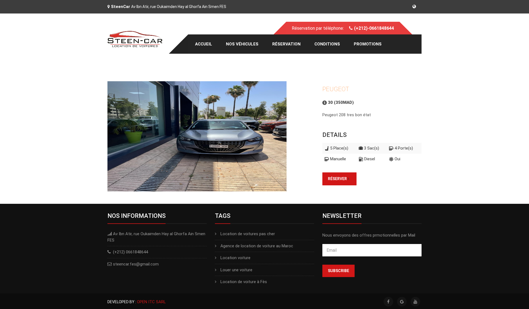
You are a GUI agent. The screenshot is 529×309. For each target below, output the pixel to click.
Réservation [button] (286, 44)
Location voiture (235, 257)
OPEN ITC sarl (151, 301)
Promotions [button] (368, 44)
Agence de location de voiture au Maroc (256, 245)
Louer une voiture (236, 269)
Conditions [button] (327, 44)
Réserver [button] (338, 179)
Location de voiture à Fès (243, 281)
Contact (205, 63)
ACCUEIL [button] (203, 44)
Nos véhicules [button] (242, 44)
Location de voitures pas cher (247, 233)
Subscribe (338, 271)
